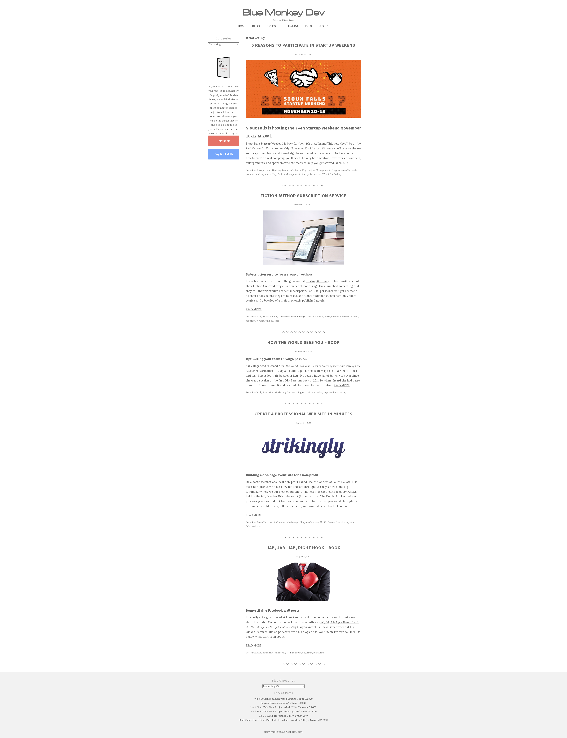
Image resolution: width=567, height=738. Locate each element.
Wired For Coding (331, 174)
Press (309, 26)
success (317, 174)
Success (291, 392)
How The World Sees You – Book (303, 342)
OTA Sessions (293, 380)
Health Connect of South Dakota (329, 482)
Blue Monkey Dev (283, 12)
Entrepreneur (263, 169)
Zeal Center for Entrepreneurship (268, 148)
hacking (260, 174)
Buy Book (224, 140)
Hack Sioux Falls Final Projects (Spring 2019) (275, 711)
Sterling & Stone (317, 281)
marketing (270, 174)
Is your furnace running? (275, 702)
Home (242, 26)
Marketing (300, 169)
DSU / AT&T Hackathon (272, 715)
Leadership (288, 169)
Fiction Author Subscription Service (303, 195)
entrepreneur (332, 316)
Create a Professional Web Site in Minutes (303, 414)
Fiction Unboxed (264, 286)
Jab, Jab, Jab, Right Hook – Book (303, 547)
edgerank (307, 652)
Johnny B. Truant (349, 316)
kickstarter (252, 320)
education (346, 169)
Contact (272, 26)
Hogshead (329, 392)
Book (258, 316)
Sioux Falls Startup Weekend (264, 143)
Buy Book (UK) (224, 154)
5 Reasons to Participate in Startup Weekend (303, 45)
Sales (293, 316)
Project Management (319, 169)
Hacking (276, 169)
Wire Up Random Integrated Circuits (275, 698)
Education (268, 392)
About (324, 26)
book (309, 316)
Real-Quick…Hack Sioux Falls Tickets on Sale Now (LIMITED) (273, 719)
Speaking (292, 26)
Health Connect (276, 522)
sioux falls (306, 174)
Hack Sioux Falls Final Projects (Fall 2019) (273, 707)
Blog (256, 26)
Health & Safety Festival (341, 491)
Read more (343, 163)
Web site (256, 526)
